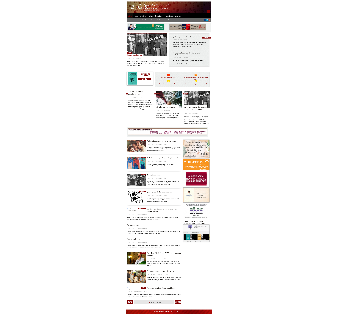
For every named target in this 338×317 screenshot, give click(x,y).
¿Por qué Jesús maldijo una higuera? (168, 84)
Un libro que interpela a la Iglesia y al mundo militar (162, 209)
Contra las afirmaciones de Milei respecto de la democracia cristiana (186, 54)
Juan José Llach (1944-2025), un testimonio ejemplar (164, 254)
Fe (142, 20)
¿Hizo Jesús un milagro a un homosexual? (196, 84)
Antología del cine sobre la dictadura (161, 141)
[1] (159, 57)
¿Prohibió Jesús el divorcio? (168, 77)
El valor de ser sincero (165, 106)
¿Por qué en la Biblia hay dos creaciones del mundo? (196, 78)
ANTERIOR (178, 302)
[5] (166, 57)
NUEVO (130, 302)
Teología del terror (134, 55)
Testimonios (160, 20)
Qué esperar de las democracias (159, 191)
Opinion (153, 20)
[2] (161, 57)
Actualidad (137, 20)
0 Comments (138, 58)
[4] (164, 57)
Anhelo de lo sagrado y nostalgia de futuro (163, 157)
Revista (131, 20)
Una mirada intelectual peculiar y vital (137, 92)
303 (157, 302)
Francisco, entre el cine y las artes (160, 271)
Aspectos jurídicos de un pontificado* (161, 288)
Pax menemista (133, 225)
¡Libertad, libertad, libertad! (182, 37)
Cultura (147, 20)
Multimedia (169, 20)
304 (160, 302)
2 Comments (186, 57)
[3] (162, 57)
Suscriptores (177, 20)
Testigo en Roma (133, 239)
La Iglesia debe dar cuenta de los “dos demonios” (195, 108)
